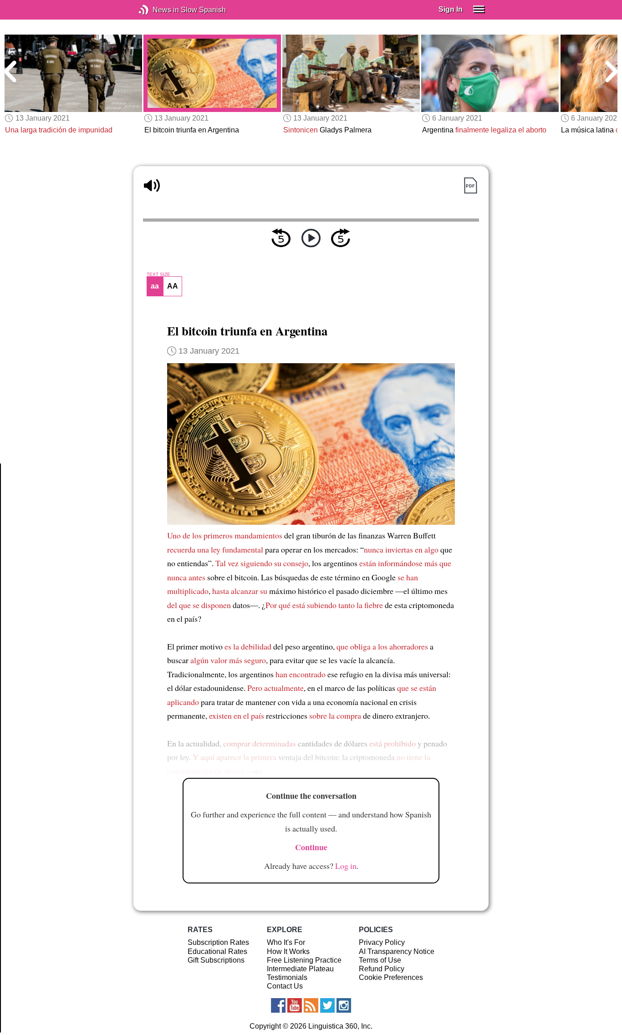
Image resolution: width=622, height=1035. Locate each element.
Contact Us (285, 986)
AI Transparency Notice (396, 951)
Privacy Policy (382, 942)
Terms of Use (380, 960)
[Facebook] (278, 1005)
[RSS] (311, 1005)
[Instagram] (343, 1005)
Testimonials (287, 977)
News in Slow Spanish (157, 10)
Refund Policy (381, 969)
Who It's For (286, 942)
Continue (311, 847)
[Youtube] (294, 1005)
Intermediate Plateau (300, 969)
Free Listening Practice (304, 960)
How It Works (288, 951)
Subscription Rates (218, 942)
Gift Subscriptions (216, 960)
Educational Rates (217, 951)
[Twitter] (327, 1005)
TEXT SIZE (158, 274)
